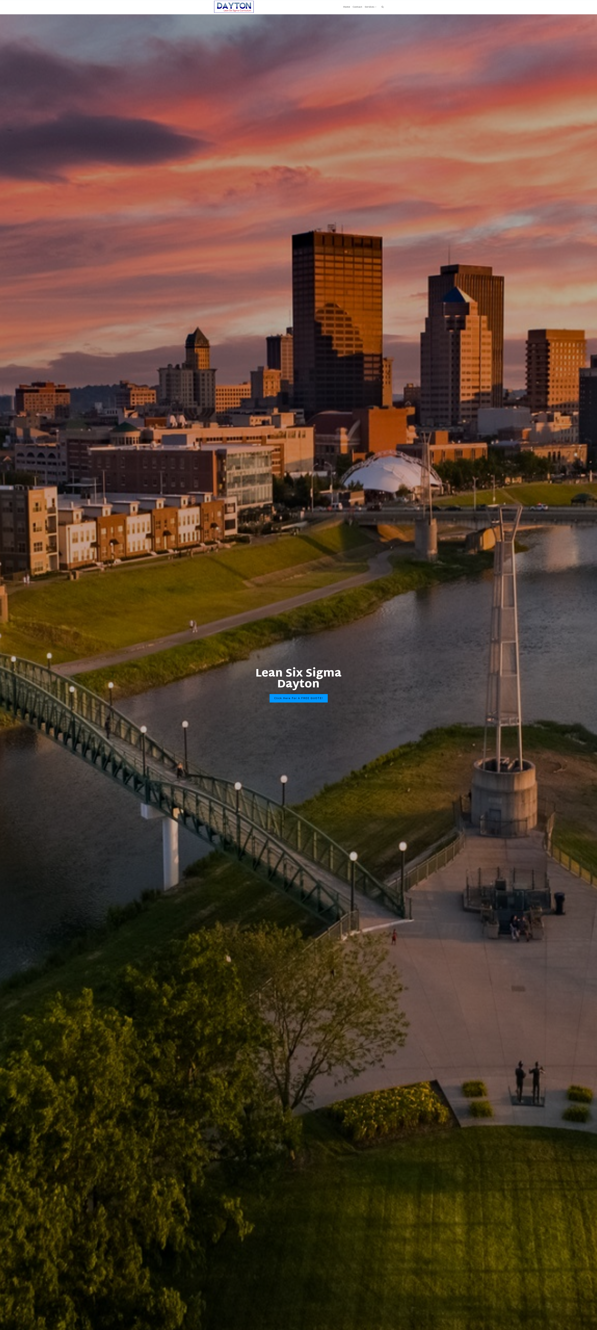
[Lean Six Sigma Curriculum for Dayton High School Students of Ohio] (233, 7)
